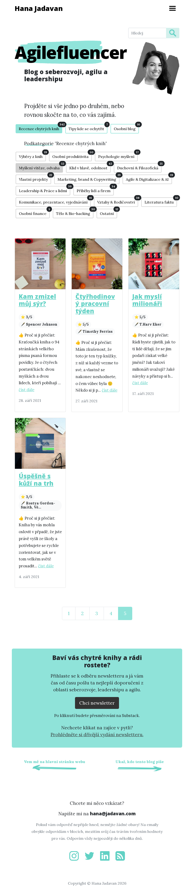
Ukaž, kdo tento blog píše (139, 761)
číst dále (26, 389)
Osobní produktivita (72, 155)
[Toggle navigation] (172, 8)
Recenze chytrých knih (40, 127)
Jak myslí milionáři (147, 300)
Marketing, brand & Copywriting (88, 178)
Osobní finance (34, 212)
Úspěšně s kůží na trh (36, 480)
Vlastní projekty (35, 178)
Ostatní (108, 212)
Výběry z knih (32, 155)
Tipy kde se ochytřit (88, 127)
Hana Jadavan (39, 8)
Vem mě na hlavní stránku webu (54, 761)
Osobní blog (126, 127)
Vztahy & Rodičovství (117, 200)
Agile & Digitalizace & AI (149, 178)
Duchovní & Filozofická (139, 166)
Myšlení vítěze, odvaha (41, 166)
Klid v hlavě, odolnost (90, 166)
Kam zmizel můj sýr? (37, 300)
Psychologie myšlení (118, 155)
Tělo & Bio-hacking (74, 212)
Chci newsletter (97, 703)
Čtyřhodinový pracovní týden (95, 303)
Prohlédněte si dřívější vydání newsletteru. (97, 734)
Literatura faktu (161, 200)
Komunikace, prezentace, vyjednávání (55, 200)
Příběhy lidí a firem (95, 189)
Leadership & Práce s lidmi (44, 189)
